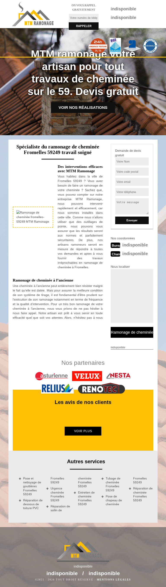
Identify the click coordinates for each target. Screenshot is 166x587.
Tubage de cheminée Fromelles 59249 (113, 484)
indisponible (123, 8)
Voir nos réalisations (83, 107)
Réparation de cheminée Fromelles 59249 (143, 494)
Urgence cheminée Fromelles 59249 (57, 494)
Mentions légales (114, 579)
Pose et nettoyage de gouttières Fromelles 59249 (32, 486)
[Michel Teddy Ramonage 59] (35, 14)
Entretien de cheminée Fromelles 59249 (86, 498)
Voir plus (83, 431)
